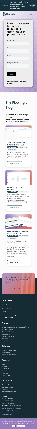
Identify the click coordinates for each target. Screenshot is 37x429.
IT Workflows (6, 352)
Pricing (4, 311)
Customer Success (8, 387)
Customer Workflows (9, 355)
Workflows (12, 149)
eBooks (4, 366)
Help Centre (6, 371)
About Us (5, 305)
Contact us (9, 317)
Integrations (6, 341)
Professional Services (9, 392)
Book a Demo (18, 289)
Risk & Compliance (8, 336)
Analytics (5, 338)
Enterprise (5, 389)
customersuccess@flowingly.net (11, 408)
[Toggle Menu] (31, 13)
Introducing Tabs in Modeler (15, 188)
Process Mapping (7, 329)
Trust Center (6, 375)
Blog (3, 364)
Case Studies (6, 385)
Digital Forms (6, 334)
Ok (13, 426)
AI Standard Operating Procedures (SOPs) (16, 327)
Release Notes (23, 147)
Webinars (5, 373)
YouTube (9, 414)
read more (14, 163)
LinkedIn (4, 414)
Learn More (21, 426)
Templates (5, 369)
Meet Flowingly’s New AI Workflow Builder (17, 232)
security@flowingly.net (9, 411)
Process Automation (8, 332)
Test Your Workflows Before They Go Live (16, 144)
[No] (35, 423)
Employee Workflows (9, 350)
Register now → (33, 5)
